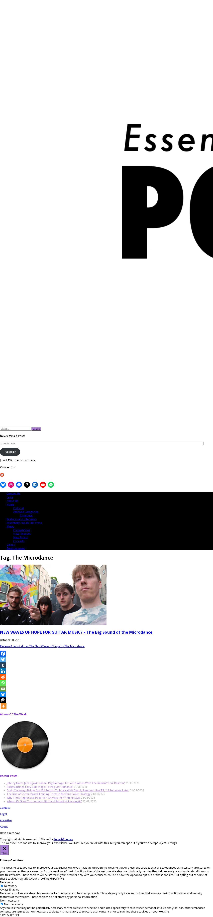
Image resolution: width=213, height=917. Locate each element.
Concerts (18, 541)
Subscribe (10, 452)
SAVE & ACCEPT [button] (9, 915)
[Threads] (3, 700)
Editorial (18, 508)
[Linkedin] (3, 671)
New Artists (20, 537)
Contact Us (13, 493)
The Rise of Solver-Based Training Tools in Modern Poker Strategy (48, 794)
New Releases (22, 534)
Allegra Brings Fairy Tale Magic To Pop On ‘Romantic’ (40, 787)
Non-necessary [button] (9, 900)
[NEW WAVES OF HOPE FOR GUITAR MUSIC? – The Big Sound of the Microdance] (53, 624)
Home (10, 504)
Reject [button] (162, 843)
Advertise (6, 820)
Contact (5, 808)
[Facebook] (3, 654)
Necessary (10, 886)
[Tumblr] (3, 665)
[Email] (3, 689)
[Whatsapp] (3, 683)
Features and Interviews (22, 519)
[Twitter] (3, 659)
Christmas (26, 515)
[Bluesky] (3, 694)
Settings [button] (172, 843)
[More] (3, 706)
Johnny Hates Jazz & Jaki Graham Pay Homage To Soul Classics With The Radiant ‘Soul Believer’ (66, 783)
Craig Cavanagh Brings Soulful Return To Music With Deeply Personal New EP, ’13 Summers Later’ (68, 790)
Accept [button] (154, 843)
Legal (10, 497)
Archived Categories (25, 512)
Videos (11, 545)
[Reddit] (3, 677)
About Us (12, 501)
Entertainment (16, 548)
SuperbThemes (63, 839)
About (4, 826)
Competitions (21, 530)
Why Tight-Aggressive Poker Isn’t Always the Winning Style (43, 798)
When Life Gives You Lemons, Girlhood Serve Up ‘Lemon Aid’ (44, 801)
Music (10, 526)
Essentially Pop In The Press (24, 523)
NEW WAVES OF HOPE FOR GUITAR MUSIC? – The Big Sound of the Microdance (76, 632)
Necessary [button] (6, 882)
